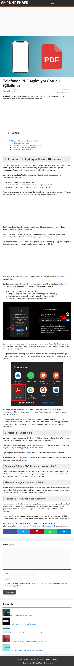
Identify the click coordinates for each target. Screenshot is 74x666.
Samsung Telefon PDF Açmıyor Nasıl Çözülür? (27, 145)
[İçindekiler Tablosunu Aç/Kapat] (5, 139)
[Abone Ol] (15, 91)
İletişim (54, 659)
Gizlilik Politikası (22, 659)
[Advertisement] (37, 22)
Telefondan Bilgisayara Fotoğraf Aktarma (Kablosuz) (32, 526)
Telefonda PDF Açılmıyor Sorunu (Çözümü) (24, 141)
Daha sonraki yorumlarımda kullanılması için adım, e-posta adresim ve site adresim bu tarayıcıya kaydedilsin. (36, 584)
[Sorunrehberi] (15, 3)
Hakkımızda (34, 659)
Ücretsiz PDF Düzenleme (21, 143)
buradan (62, 277)
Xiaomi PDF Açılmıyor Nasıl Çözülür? (25, 147)
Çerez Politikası (45, 659)
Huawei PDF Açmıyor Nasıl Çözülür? (25, 149)
